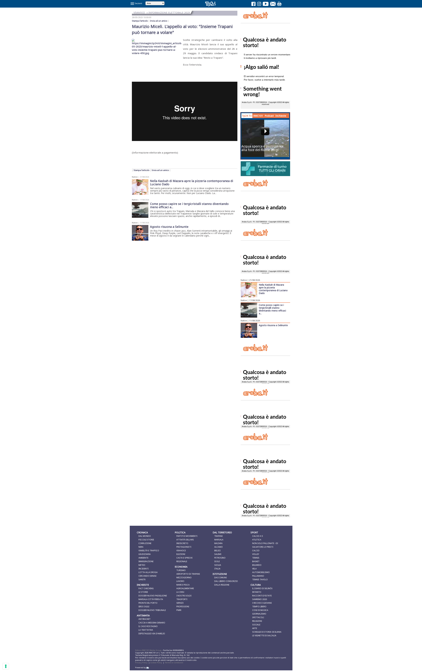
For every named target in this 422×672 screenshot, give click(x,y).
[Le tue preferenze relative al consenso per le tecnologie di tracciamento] (6, 666)
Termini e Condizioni (174, 662)
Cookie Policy (156, 662)
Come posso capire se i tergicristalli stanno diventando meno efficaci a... (272, 309)
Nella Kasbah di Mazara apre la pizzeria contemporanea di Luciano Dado (273, 288)
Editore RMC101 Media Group (148, 650)
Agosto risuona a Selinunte (273, 325)
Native (135, 177)
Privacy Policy (141, 662)
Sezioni (138, 3)
